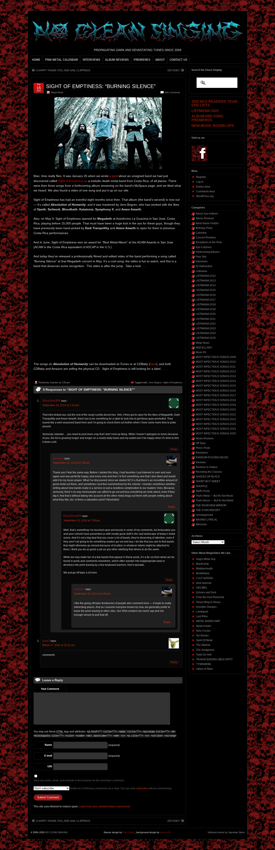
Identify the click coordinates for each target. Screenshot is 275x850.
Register (201, 177)
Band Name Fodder (207, 223)
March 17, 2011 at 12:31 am (58, 645)
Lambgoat (202, 611)
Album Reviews (205, 218)
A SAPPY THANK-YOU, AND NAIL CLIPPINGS (63, 70)
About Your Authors (207, 213)
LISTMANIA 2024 (206, 333)
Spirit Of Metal (204, 640)
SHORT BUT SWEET (208, 481)
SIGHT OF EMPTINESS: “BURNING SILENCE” (101, 86)
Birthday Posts (204, 228)
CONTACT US (178, 59)
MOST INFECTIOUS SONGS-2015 (216, 385)
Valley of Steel (204, 668)
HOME (36, 59)
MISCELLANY (204, 347)
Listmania (201, 271)
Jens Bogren (155, 382)
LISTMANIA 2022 (206, 323)
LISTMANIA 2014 (206, 285)
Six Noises (202, 635)
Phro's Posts (203, 447)
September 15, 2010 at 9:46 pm (92, 593)
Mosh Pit (201, 352)
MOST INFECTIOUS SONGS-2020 (216, 409)
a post (114, 176)
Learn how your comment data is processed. (105, 806)
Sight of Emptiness (172, 382)
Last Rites (202, 616)
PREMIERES (142, 59)
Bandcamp (202, 563)
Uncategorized (204, 514)
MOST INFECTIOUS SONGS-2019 (216, 404)
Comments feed (205, 191)
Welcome (201, 524)
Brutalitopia (202, 573)
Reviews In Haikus (206, 467)
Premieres (202, 452)
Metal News (57, 92)
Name (48, 744)
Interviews (202, 261)
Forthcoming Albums (208, 251)
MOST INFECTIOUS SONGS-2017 (216, 395)
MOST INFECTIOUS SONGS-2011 (216, 366)
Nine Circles (203, 630)
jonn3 (46, 640)
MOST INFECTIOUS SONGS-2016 (216, 390)
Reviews (201, 462)
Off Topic (201, 443)
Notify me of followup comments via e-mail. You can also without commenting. (120, 788)
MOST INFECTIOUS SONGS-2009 (216, 357)
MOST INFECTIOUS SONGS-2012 (216, 371)
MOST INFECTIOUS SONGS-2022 (216, 419)
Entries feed (203, 186)
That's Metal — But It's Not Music (214, 495)
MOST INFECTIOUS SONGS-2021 (216, 414)
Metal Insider (203, 626)
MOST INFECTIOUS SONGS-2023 (216, 424)
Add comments (172, 92)
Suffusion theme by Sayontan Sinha (226, 832)
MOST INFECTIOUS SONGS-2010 (216, 361)
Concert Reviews (206, 237)
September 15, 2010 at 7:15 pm (60, 405)
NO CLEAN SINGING (56, 832)
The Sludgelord (205, 649)
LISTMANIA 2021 (206, 318)
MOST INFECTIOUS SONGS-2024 (216, 428)
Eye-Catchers (204, 247)
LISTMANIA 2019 (206, 309)
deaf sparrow (203, 582)
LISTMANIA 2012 (206, 275)
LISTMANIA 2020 (206, 313)
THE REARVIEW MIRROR (211, 505)
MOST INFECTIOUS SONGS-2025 (216, 433)
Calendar (201, 232)
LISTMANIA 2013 (206, 280)
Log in (199, 181)
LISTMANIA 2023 (206, 328)
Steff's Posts (203, 491)
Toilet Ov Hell (204, 654)
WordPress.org (205, 196)
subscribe (141, 788)
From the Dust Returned (210, 597)
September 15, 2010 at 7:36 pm (71, 462)
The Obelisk (203, 644)
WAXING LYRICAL (206, 519)
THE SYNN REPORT (208, 510)
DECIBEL (201, 587)
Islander (54, 382)
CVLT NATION (204, 578)
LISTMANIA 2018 (206, 304)
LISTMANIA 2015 (206, 290)
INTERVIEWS (91, 59)
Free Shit (201, 256)
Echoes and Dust (206, 592)
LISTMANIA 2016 (206, 295)
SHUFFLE (202, 486)
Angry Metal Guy (205, 559)
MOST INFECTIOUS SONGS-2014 (216, 380)
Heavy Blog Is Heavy (208, 602)
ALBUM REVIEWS (117, 59)
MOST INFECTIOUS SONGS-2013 (216, 376)
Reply (174, 449)
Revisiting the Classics (209, 471)
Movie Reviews (205, 438)
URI (49, 766)
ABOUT (160, 59)
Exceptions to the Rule (209, 242)
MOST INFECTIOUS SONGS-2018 (216, 400)
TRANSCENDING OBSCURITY (214, 659)
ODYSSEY (173, 70)
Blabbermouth (204, 568)
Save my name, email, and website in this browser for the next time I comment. (79, 780)
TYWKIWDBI (203, 664)
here (153, 364)
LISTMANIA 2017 (206, 299)
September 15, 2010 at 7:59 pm (81, 520)
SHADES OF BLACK (208, 476)
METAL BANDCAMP (208, 621)
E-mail (48, 755)
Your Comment (50, 688)
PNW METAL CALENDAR (61, 59)
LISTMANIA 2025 (206, 337)
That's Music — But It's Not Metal (214, 500)
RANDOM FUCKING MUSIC (212, 457)
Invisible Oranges (206, 606)
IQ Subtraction (204, 266)
